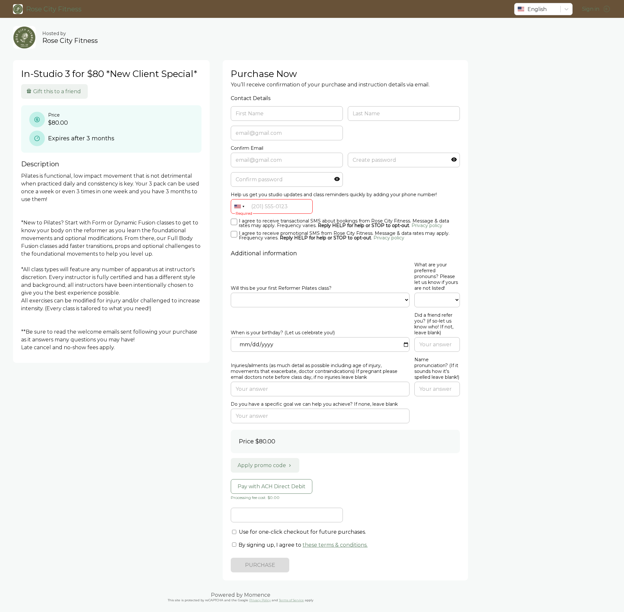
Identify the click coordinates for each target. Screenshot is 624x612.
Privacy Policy (260, 600)
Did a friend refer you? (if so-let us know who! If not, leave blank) (433, 324)
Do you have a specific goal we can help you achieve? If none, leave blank (314, 404)
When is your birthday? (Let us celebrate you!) (283, 333)
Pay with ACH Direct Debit (272, 486)
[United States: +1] (239, 206)
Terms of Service (291, 600)
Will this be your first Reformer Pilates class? (281, 288)
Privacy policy (426, 225)
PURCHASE (260, 565)
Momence (257, 595)
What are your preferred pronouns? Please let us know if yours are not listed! (436, 276)
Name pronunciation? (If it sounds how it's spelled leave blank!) (436, 368)
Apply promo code (262, 465)
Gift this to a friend (57, 91)
